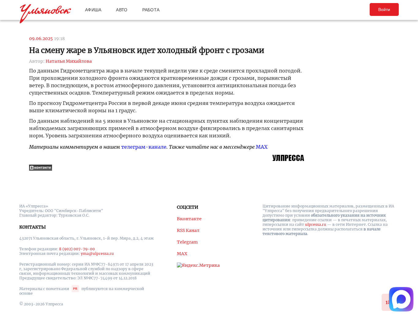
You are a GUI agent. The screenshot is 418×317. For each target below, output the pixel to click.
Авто (121, 9)
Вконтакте (189, 219)
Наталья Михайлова (69, 61)
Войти (384, 9)
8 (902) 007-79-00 (77, 249)
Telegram (187, 242)
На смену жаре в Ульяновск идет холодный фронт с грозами (146, 50)
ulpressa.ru (315, 224)
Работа (151, 9)
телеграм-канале (143, 147)
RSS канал (188, 230)
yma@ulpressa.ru (97, 253)
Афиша (93, 9)
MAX (261, 147)
